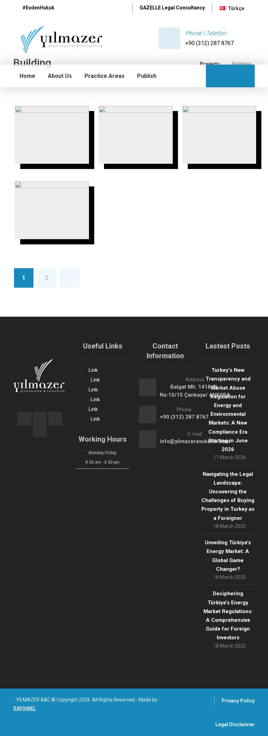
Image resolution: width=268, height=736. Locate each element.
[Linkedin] (119, 8)
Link (93, 370)
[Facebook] (83, 8)
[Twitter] (95, 8)
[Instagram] (107, 8)
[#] (24, 419)
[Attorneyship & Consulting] (59, 40)
